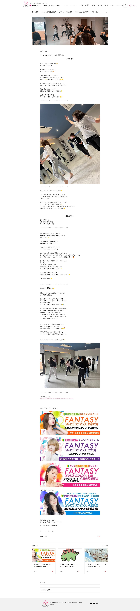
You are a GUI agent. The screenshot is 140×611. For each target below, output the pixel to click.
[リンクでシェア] (52, 531)
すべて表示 (105, 545)
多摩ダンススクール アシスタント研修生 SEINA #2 (96, 565)
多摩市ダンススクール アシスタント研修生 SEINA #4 (43, 565)
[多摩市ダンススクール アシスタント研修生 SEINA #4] (43, 555)
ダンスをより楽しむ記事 (49, 12)
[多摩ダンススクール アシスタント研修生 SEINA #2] (96, 555)
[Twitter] (94, 603)
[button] (106, 12)
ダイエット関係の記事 (65, 12)
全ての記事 (35, 12)
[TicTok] (91, 603)
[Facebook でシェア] (41, 531)
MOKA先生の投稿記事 (81, 12)
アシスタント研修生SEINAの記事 (48, 525)
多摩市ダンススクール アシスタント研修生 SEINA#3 (70, 565)
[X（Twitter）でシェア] (45, 531)
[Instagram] (97, 603)
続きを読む (95, 12)
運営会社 (52, 604)
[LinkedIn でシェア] (49, 531)
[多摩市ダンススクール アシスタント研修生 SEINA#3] (70, 555)
